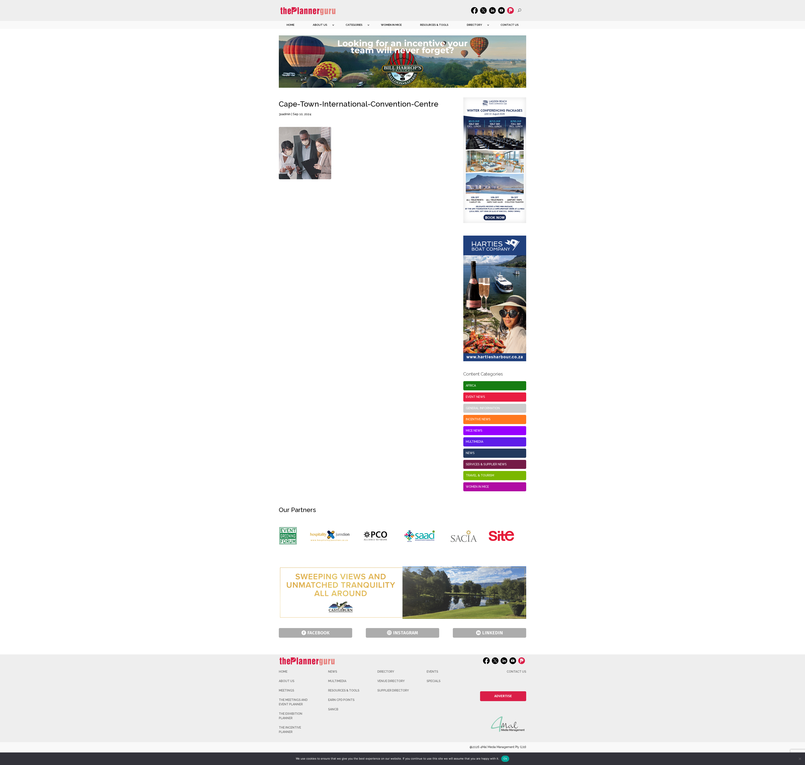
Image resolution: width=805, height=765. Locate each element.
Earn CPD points (341, 700)
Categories (354, 24)
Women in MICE (391, 24)
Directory (474, 24)
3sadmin (285, 114)
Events (432, 671)
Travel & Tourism (480, 475)
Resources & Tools (434, 24)
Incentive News (478, 419)
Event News (475, 397)
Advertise (503, 696)
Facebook (318, 633)
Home (290, 24)
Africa (471, 385)
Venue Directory (391, 681)
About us (320, 24)
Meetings (286, 690)
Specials (433, 681)
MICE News (474, 430)
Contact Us (510, 24)
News (470, 453)
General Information (483, 408)
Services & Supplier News (486, 464)
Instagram (405, 633)
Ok (505, 758)
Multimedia (474, 441)
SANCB (333, 709)
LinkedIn (492, 633)
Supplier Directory (393, 690)
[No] (800, 759)
